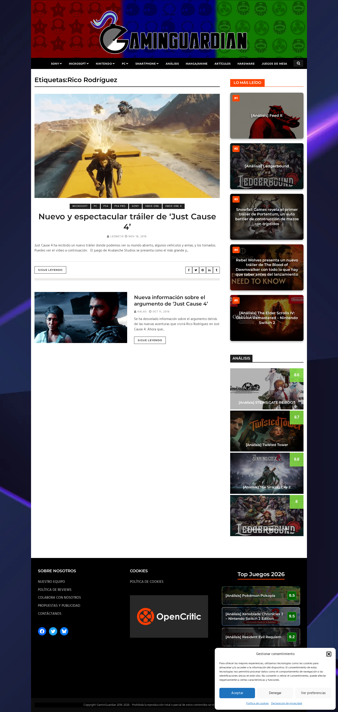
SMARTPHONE (145, 63)
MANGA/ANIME (197, 63)
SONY (55, 63)
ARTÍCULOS (223, 63)
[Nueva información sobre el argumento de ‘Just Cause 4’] (80, 317)
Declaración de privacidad (286, 703)
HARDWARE (246, 63)
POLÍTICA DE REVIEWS (55, 590)
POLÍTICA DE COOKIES (146, 582)
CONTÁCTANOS (49, 614)
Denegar (275, 693)
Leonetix (117, 236)
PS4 (105, 206)
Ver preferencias (313, 693)
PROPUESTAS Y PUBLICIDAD (59, 606)
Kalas (142, 311)
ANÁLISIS (172, 63)
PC (124, 63)
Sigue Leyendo (50, 270)
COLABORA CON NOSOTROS (59, 597)
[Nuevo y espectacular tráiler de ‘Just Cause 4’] (127, 146)
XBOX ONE (152, 206)
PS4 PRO (120, 206)
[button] (329, 654)
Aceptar (237, 693)
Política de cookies (257, 703)
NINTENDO (104, 63)
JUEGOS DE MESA (274, 63)
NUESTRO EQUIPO (51, 582)
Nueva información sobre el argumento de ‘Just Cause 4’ (171, 300)
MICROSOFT (77, 63)
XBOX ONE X (173, 206)
